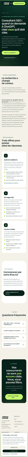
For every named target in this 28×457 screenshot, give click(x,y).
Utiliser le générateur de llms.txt (14, 293)
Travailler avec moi (19, 3)
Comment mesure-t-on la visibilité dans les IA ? (14, 337)
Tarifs (15, 426)
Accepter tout (14, 451)
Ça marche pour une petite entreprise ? (14, 344)
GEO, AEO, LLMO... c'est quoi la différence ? (14, 323)
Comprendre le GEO (10, 57)
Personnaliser (6, 453)
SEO (15, 419)
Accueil (3, 12)
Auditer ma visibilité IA (10, 52)
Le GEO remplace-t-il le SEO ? (14, 330)
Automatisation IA (18, 424)
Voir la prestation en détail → (11, 183)
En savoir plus (13, 453)
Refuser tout (14, 447)
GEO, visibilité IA (18, 421)
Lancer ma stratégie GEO (14, 396)
